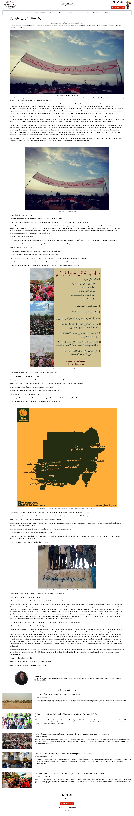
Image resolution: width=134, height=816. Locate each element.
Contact (118, 5)
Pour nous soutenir (118, 7)
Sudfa (60, 807)
